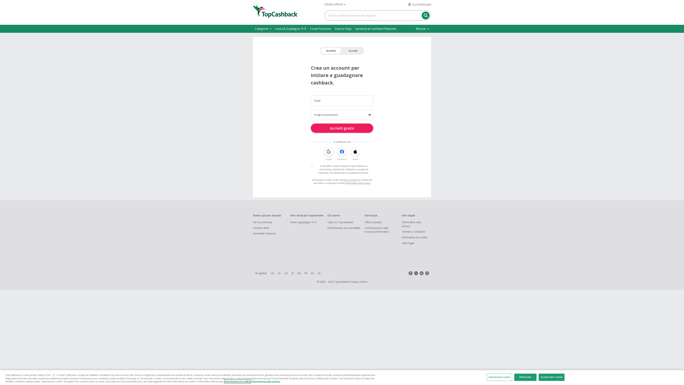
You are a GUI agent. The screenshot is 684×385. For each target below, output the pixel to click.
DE (299, 273)
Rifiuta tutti (525, 377)
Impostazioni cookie (499, 377)
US (279, 273)
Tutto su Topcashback (340, 222)
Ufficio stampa (373, 222)
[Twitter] (416, 273)
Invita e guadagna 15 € (303, 222)
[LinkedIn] (422, 273)
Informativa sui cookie (415, 237)
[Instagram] (427, 273)
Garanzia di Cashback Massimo (376, 29)
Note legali (408, 243)
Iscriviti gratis (342, 128)
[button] (335, 4)
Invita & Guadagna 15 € (290, 29)
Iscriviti (331, 50)
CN (286, 273)
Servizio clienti (261, 228)
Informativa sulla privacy (411, 224)
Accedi (353, 50)
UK (272, 273)
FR (305, 273)
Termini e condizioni (349, 179)
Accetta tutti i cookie (552, 377)
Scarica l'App (343, 29)
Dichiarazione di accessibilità (343, 228)
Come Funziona (320, 29)
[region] (342, 377)
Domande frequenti (264, 233)
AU (312, 273)
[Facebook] (411, 273)
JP (292, 273)
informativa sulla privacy (358, 183)
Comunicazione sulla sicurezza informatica (377, 229)
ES (319, 273)
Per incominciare (262, 222)
